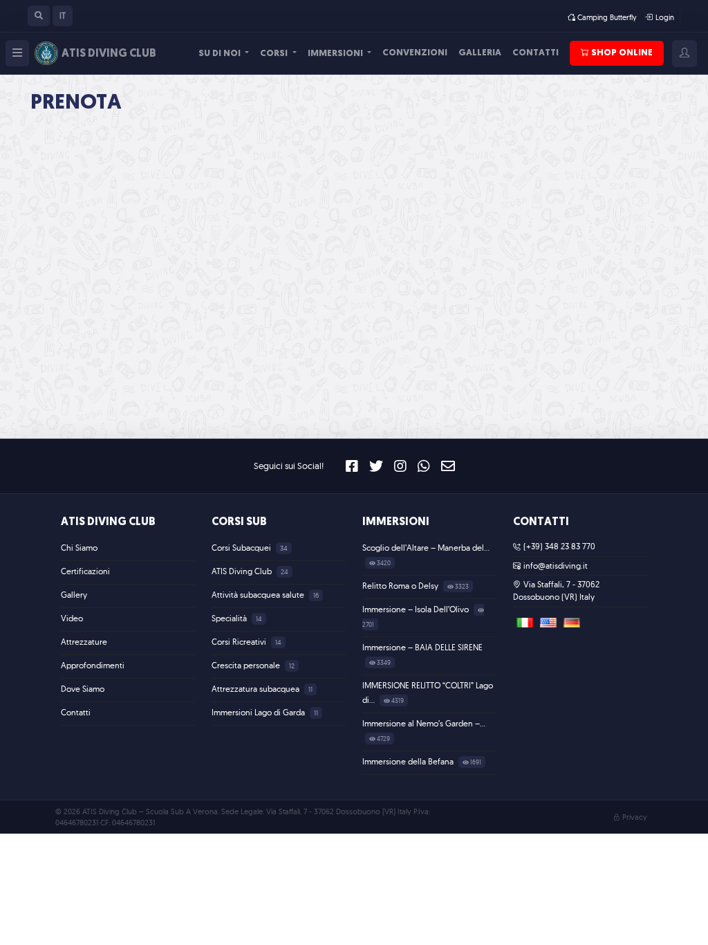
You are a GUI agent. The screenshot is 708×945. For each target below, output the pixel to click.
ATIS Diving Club (108, 522)
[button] (39, 16)
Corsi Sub (239, 522)
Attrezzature (84, 641)
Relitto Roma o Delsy (401, 585)
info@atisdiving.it (555, 565)
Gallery (74, 594)
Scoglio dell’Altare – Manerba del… (426, 547)
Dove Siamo (82, 688)
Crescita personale (247, 665)
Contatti (535, 52)
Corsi (275, 53)
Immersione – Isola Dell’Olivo (416, 609)
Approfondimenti (92, 665)
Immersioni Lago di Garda (259, 712)
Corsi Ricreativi (240, 641)
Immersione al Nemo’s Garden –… (423, 723)
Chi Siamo (79, 547)
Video (72, 618)
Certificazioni (85, 571)
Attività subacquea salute (259, 594)
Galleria (479, 52)
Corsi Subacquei (242, 547)
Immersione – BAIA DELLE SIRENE (422, 647)
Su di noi (220, 53)
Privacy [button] (634, 817)
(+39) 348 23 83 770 (559, 546)
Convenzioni (414, 52)
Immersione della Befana (409, 761)
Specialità (230, 618)
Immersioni (336, 53)
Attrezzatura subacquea (256, 688)
